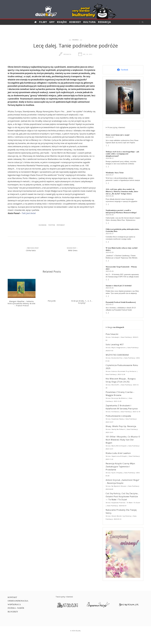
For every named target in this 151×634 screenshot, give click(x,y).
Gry (52, 22)
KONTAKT (12, 597)
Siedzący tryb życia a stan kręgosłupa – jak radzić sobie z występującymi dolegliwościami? (122, 154)
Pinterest (61, 225)
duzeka (75, 40)
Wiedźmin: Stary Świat (115, 173)
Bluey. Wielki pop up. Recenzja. (121, 426)
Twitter (51, 225)
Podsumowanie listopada (118, 416)
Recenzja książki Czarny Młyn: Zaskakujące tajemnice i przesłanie (120, 466)
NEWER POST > (72, 248)
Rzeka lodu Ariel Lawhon (118, 453)
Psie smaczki (112, 334)
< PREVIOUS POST (32, 248)
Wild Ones (73, 250)
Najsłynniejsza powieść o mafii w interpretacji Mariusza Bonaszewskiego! (121, 211)
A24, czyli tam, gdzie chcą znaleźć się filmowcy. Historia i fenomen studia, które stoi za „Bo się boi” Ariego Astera (122, 191)
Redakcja (104, 22)
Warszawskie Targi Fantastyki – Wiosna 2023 (121, 268)
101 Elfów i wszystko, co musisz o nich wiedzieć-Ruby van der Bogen (123, 439)
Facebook (42, 225)
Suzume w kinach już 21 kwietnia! (119, 286)
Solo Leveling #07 (115, 344)
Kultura (89, 22)
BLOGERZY (13, 612)
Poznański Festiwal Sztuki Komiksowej (121, 302)
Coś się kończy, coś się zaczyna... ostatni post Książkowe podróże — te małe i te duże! (122, 496)
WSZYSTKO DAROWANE (117, 355)
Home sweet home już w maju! (118, 135)
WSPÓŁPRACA (14, 604)
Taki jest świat (28, 213)
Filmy (43, 22)
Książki (62, 22)
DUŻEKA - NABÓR (16, 608)
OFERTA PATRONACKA (18, 601)
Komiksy (75, 22)
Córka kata (31, 250)
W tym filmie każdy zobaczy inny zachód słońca (121, 249)
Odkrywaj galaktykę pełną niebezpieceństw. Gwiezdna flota (122, 230)
